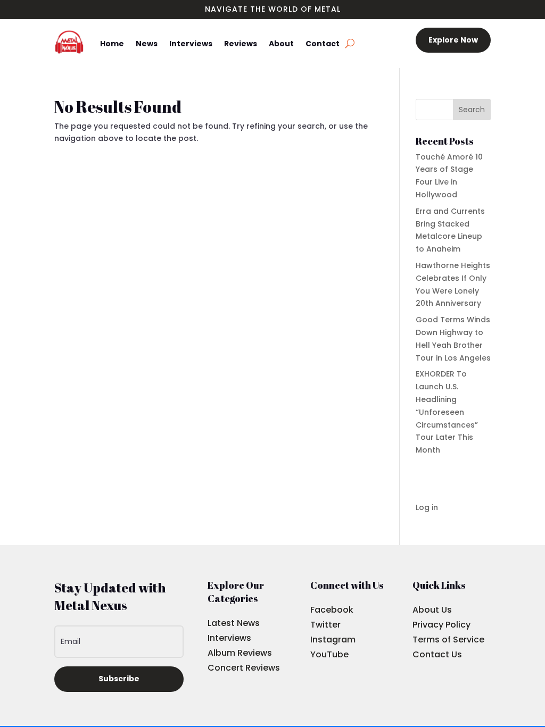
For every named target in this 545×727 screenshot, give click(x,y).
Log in (427, 507)
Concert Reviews (244, 668)
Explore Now (453, 40)
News (147, 43)
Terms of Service (448, 639)
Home (112, 43)
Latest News (234, 623)
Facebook (331, 610)
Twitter (325, 625)
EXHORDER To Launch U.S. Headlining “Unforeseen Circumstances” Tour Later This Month (447, 412)
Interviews (190, 43)
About (281, 43)
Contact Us (437, 654)
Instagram (333, 639)
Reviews (240, 43)
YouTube (329, 654)
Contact (322, 43)
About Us (432, 610)
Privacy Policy (441, 625)
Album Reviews (240, 653)
